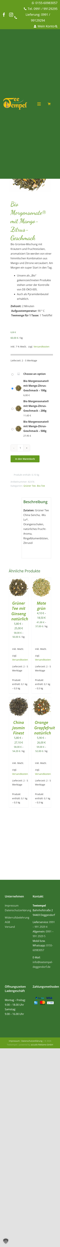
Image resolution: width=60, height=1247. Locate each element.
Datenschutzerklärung (31, 1040)
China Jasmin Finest (18, 728)
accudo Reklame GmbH (42, 1044)
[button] (56, 26)
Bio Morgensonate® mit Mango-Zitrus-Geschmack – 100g (36, 385)
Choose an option (34, 374)
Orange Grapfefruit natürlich (44, 728)
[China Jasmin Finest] (18, 699)
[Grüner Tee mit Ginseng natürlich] (18, 580)
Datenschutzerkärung (18, 910)
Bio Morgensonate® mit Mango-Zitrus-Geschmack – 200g (36, 405)
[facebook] (4, 15)
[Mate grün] (41, 580)
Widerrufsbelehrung (17, 917)
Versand (10, 927)
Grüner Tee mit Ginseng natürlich (19, 611)
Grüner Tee (30, 485)
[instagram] (11, 15)
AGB (7, 922)
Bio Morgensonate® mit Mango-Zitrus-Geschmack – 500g (36, 426)
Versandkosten (41, 346)
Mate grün (41, 605)
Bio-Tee (41, 485)
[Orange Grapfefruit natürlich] (41, 699)
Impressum (12, 905)
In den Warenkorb (25, 458)
